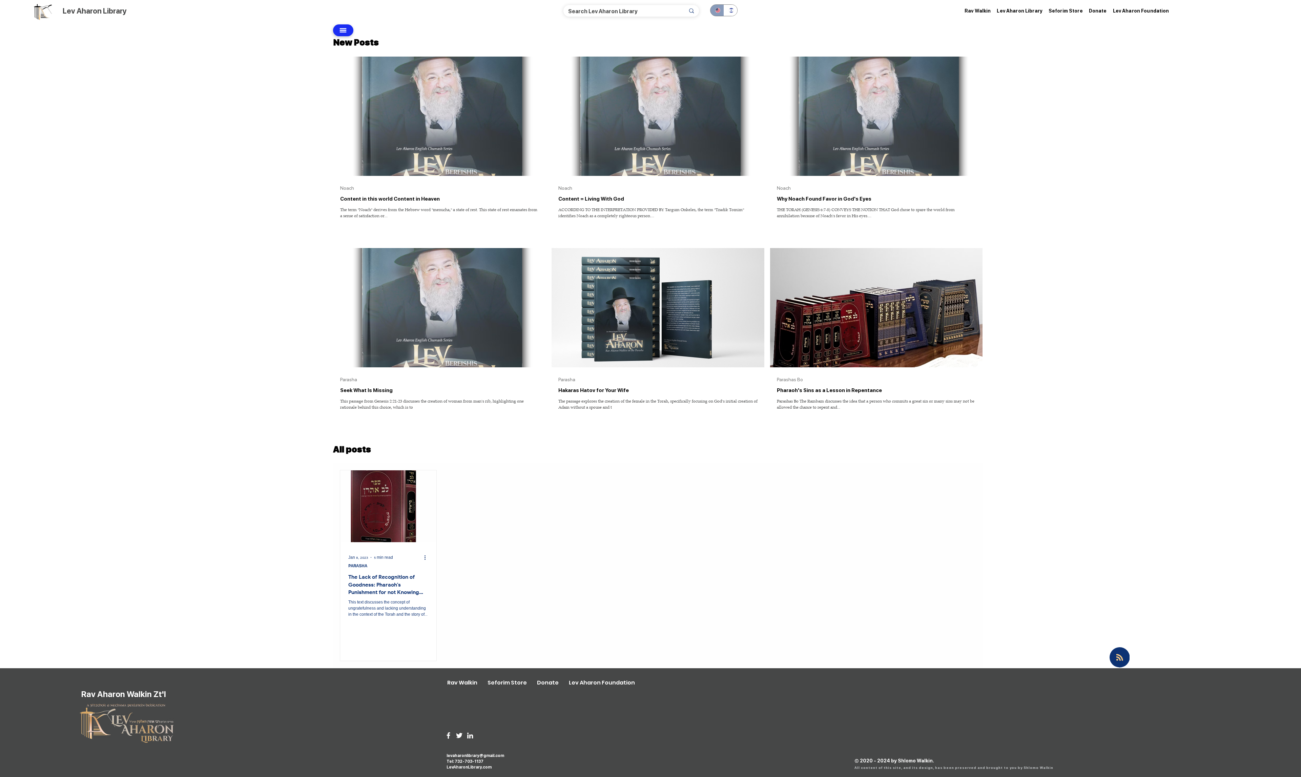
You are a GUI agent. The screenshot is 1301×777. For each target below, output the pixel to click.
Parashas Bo (790, 379)
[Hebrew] (730, 10)
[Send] (343, 30)
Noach (347, 188)
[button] (1019, 11)
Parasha (348, 379)
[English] (717, 10)
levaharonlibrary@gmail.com (475, 755)
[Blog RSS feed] (1120, 657)
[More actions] (427, 557)
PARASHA (357, 566)
